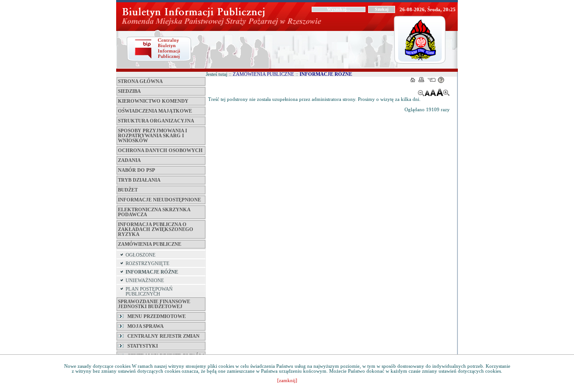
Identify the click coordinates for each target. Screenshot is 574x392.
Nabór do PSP (136, 170)
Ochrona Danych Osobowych (160, 150)
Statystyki (140, 346)
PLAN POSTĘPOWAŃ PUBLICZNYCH (149, 291)
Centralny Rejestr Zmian (161, 336)
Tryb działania (139, 180)
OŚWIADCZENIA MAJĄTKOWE (155, 111)
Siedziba (129, 91)
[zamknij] (287, 380)
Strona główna (140, 81)
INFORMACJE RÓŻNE (152, 272)
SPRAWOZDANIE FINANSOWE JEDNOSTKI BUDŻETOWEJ (154, 304)
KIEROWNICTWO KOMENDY (153, 101)
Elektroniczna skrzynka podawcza (154, 212)
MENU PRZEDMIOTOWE (154, 316)
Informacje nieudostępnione (159, 199)
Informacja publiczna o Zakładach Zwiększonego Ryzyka (155, 229)
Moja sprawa (143, 326)
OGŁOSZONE (141, 255)
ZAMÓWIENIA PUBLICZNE (149, 244)
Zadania (129, 160)
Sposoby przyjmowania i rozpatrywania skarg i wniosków (152, 135)
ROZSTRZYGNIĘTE (148, 263)
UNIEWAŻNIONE (145, 280)
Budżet (128, 189)
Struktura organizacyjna (156, 120)
